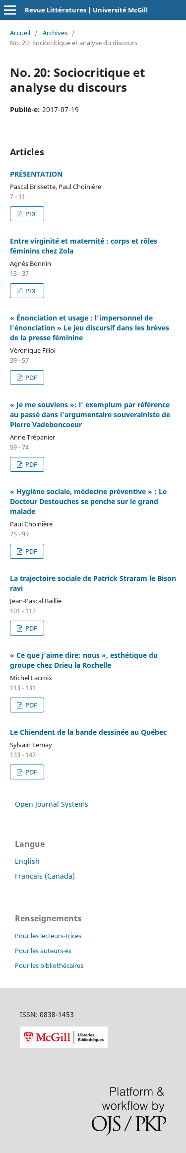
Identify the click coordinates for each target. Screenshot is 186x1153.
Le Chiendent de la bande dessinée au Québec (88, 732)
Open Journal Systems (51, 804)
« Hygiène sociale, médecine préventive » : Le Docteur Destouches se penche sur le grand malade (88, 501)
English (27, 861)
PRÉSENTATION (36, 174)
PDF (30, 213)
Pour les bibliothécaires (49, 965)
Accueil (20, 32)
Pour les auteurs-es (43, 950)
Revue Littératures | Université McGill (86, 9)
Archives (55, 32)
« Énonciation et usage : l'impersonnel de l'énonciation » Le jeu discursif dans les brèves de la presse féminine (89, 327)
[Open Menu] (10, 10)
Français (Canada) (45, 876)
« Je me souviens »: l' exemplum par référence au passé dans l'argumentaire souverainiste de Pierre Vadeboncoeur (90, 414)
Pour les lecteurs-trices (48, 935)
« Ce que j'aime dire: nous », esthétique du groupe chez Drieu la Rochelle (84, 660)
